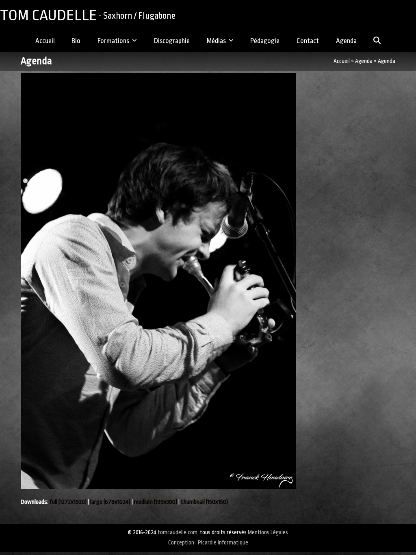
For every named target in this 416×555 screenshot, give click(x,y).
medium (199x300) (155, 502)
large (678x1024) (110, 502)
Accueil (342, 61)
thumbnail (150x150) (204, 502)
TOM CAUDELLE (88, 15)
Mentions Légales (268, 532)
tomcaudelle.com (177, 532)
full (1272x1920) (68, 502)
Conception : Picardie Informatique (208, 543)
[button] (377, 41)
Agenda (364, 61)
